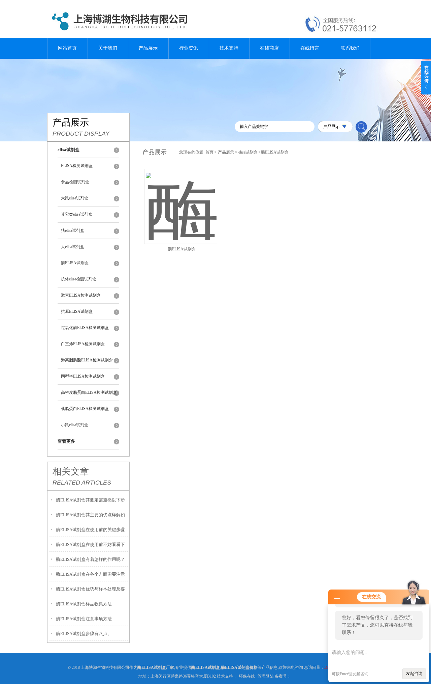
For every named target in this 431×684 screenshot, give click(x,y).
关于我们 (107, 48)
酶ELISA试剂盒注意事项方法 (84, 618)
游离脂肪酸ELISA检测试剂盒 (87, 360)
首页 (209, 152)
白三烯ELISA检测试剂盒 (83, 343)
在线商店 (269, 48)
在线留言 (309, 48)
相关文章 (71, 471)
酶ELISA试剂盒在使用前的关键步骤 (90, 529)
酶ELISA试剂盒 (75, 263)
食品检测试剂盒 (75, 182)
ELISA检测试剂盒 (77, 165)
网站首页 (67, 48)
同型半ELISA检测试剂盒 (83, 376)
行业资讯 (188, 48)
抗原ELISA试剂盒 (77, 311)
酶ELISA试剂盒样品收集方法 (84, 603)
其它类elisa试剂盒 (76, 214)
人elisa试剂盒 (72, 246)
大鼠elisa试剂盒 (74, 198)
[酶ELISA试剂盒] (181, 198)
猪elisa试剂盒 (72, 230)
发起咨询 (414, 673)
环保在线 (247, 676)
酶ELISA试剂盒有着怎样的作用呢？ (90, 559)
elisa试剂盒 (248, 152)
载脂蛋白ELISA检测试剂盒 (85, 408)
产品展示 (148, 48)
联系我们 (350, 48)
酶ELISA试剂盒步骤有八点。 (84, 633)
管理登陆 (266, 676)
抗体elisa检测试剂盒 (78, 279)
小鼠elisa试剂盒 (74, 424)
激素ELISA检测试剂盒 (81, 295)
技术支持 (229, 48)
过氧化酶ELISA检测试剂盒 (85, 327)
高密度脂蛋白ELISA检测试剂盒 (89, 392)
